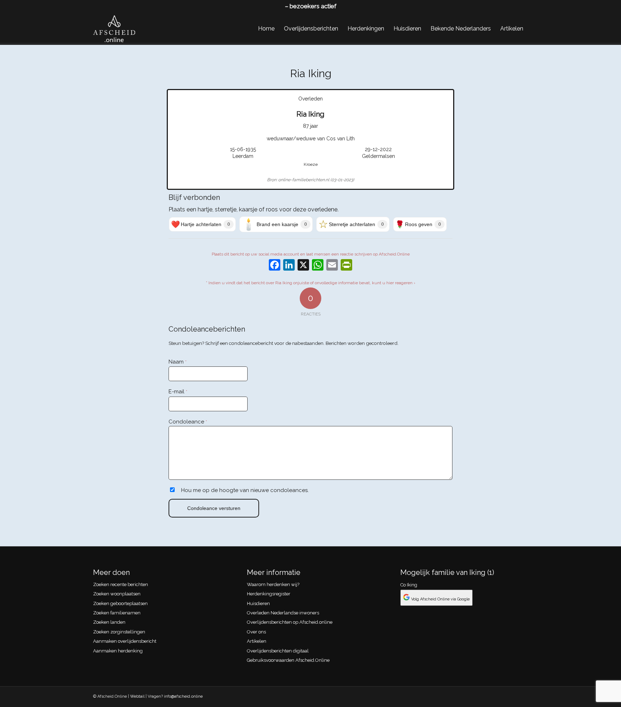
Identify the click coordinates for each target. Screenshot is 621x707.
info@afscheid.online (183, 696)
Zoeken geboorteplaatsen (120, 603)
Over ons (256, 632)
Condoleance (188, 421)
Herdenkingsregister (268, 593)
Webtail (137, 696)
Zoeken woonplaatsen (117, 593)
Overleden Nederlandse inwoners (283, 612)
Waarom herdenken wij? (273, 584)
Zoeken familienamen (117, 612)
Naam (178, 362)
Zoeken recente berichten (120, 584)
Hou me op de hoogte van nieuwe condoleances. (245, 490)
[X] (303, 265)
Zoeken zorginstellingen (119, 632)
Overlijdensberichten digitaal (278, 651)
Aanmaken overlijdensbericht (124, 641)
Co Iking (408, 584)
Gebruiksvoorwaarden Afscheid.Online (288, 660)
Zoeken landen (109, 622)
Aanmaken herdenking (118, 651)
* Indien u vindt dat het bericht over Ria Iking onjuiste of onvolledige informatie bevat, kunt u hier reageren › (310, 282)
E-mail (178, 391)
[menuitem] (266, 29)
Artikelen (256, 641)
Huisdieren (258, 603)
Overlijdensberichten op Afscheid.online (289, 622)
